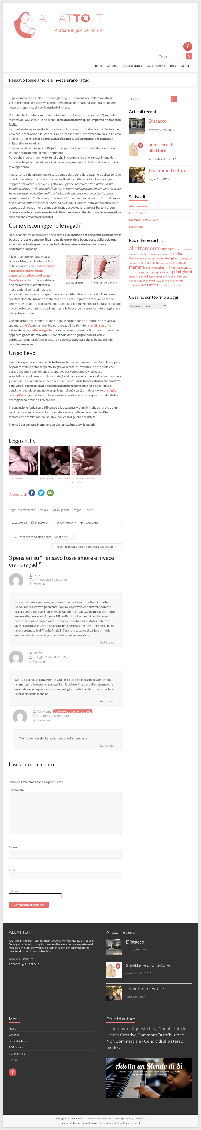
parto (148, 272)
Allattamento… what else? (55, 478)
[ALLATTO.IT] (58, 8)
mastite (150, 267)
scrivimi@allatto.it (24, 964)
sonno (133, 280)
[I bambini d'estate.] (137, 177)
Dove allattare (133, 65)
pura (98, 325)
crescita (176, 253)
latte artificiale (149, 262)
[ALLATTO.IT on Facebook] (187, 46)
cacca (155, 254)
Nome (13, 847)
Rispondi (109, 642)
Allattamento (68, 522)
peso (154, 272)
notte (132, 272)
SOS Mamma (156, 65)
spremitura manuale (157, 280)
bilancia (148, 254)
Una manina (15, 478)
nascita (175, 267)
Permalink (40, 584)
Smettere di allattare (161, 147)
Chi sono (112, 65)
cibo (167, 254)
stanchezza (177, 280)
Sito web (15, 891)
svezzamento (137, 285)
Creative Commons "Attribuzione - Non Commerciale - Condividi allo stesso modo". (146, 1041)
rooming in (174, 276)
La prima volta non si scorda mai (83, 480)
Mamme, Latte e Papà (143, 220)
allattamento (26, 510)
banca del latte (136, 254)
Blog (173, 65)
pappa (140, 272)
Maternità (136, 226)
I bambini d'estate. (168, 170)
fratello (179, 258)
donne (143, 258)
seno (90, 510)
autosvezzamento (183, 249)
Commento (16, 790)
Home (97, 65)
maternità (162, 267)
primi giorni (61, 510)
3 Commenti (91, 522)
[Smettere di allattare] (137, 151)
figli (172, 258)
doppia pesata (153, 258)
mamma (137, 267)
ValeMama (21, 522)
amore (168, 248)
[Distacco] (137, 127)
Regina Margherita (157, 276)
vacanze (168, 285)
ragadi (78, 510)
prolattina (134, 276)
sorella (141, 280)
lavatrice (164, 263)
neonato (185, 267)
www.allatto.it (21, 959)
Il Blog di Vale (17, 1053)
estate (164, 258)
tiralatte (150, 285)
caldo (161, 254)
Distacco (158, 121)
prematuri (166, 272)
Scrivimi (186, 65)
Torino (160, 285)
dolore (44, 510)
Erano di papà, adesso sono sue (87, 546)
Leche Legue (177, 262)
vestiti (177, 285)
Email (12, 870)
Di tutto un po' (138, 213)
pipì (159, 272)
